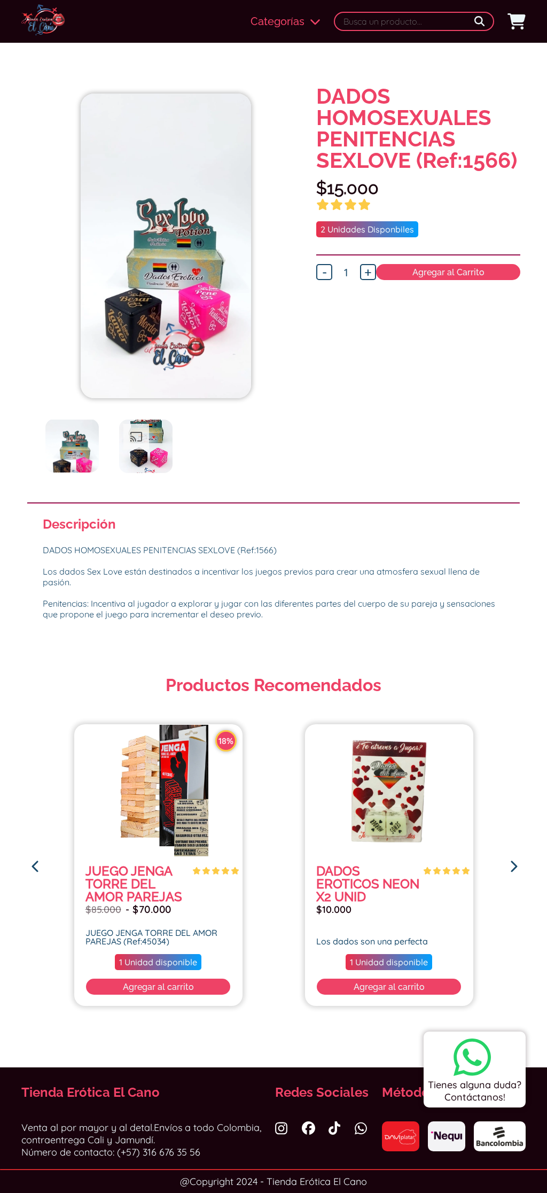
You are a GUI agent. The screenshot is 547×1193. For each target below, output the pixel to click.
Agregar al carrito (158, 987)
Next (297, 272)
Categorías (277, 21)
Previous (34, 272)
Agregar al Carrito (448, 272)
